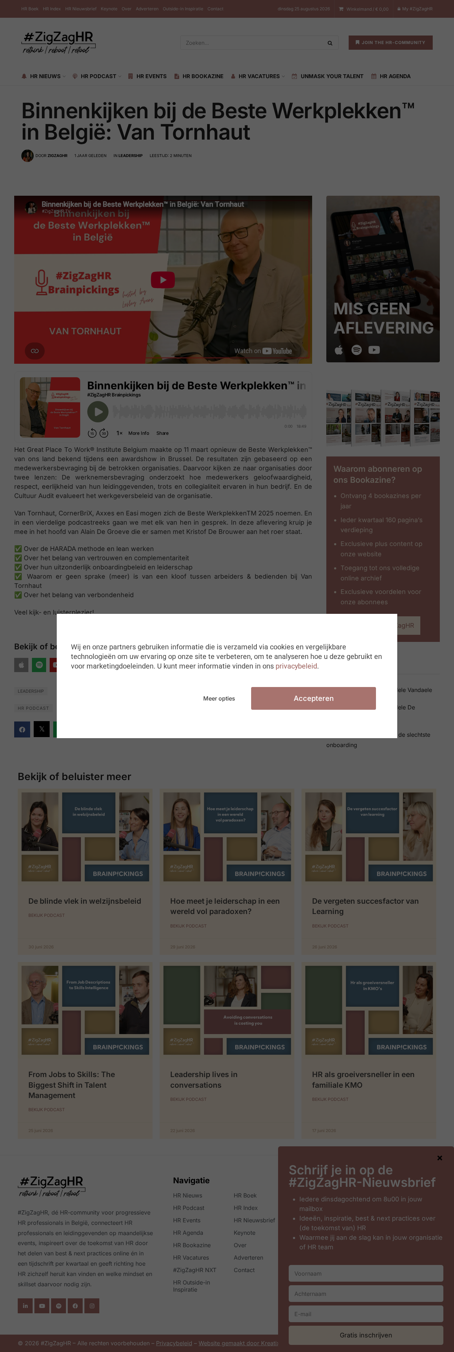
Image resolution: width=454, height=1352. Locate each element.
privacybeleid (296, 666)
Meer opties (219, 698)
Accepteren (314, 698)
